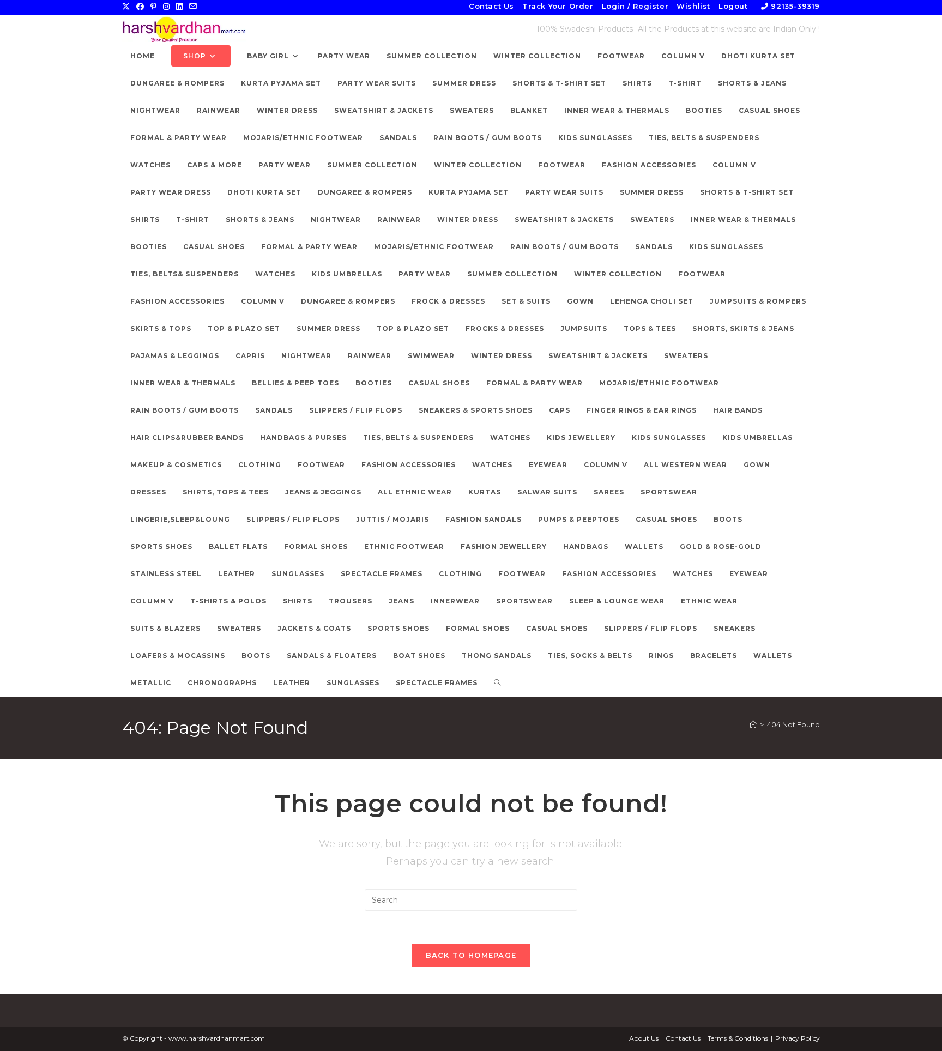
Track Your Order (558, 6)
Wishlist (693, 6)
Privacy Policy (797, 1038)
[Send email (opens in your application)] (193, 6)
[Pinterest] (153, 6)
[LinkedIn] (179, 6)
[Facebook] (140, 6)
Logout (733, 6)
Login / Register (635, 6)
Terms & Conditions (738, 1038)
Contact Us (491, 6)
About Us (644, 1038)
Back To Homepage (471, 955)
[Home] (753, 724)
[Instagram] (166, 6)
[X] (127, 6)
